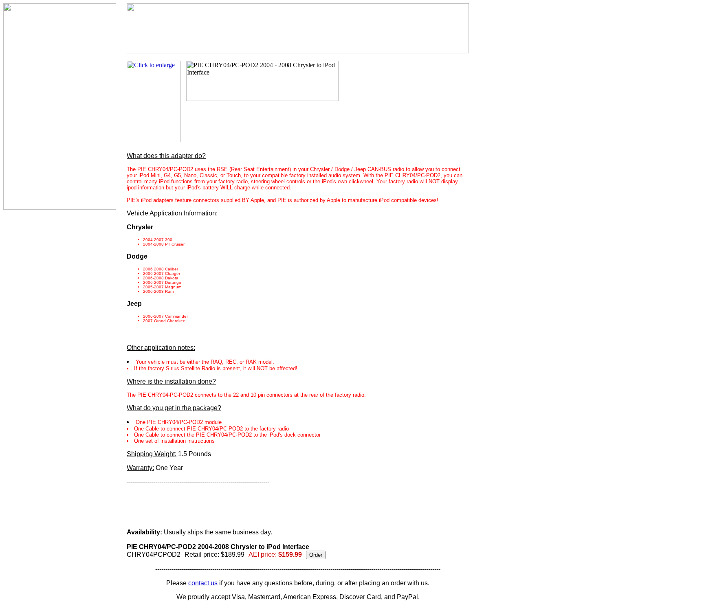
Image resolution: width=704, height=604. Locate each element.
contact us (203, 583)
